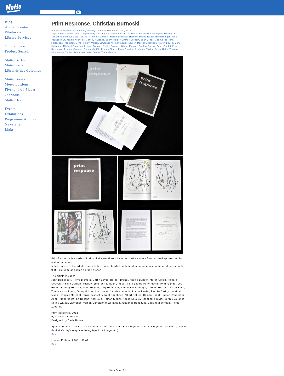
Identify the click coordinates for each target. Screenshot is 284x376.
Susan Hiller (161, 49)
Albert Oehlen (65, 33)
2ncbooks (12, 95)
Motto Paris (14, 65)
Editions (67, 30)
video (100, 30)
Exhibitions (14, 114)
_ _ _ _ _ (12, 135)
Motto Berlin (15, 60)
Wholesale (13, 32)
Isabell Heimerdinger (158, 37)
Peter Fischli (164, 46)
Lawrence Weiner (109, 43)
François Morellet (99, 37)
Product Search (17, 51)
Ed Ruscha (81, 37)
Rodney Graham (73, 49)
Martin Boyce (165, 43)
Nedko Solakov (111, 46)
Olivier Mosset (129, 46)
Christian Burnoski (138, 33)
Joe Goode (161, 40)
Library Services (18, 37)
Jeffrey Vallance (95, 40)
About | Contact (17, 27)
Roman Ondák (92, 49)
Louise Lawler (128, 43)
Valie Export (93, 52)
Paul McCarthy (147, 46)
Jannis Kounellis (76, 40)
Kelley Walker (90, 43)
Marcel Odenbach (147, 43)
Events (10, 109)
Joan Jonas (147, 40)
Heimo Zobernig (119, 37)
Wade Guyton (108, 52)
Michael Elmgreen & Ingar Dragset (82, 46)
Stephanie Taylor (143, 49)
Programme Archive (20, 119)
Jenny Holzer (113, 40)
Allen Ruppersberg (85, 33)
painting (91, 30)
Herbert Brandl (137, 37)
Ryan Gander (125, 49)
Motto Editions (17, 84)
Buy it (54, 334)
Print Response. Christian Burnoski (95, 23)
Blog (8, 22)
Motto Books (15, 79)
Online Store (15, 46)
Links (9, 129)
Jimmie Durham (130, 40)
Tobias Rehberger (75, 52)
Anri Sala (102, 33)
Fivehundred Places (20, 89)
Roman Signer (109, 49)
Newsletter (13, 124)
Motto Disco (15, 100)
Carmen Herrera (117, 33)
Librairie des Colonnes (23, 70)
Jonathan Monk (73, 43)
